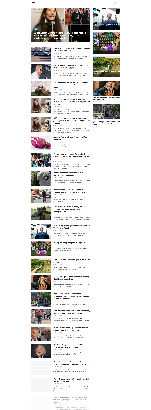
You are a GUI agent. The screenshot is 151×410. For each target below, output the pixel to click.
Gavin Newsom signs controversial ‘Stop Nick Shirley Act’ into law (71, 380)
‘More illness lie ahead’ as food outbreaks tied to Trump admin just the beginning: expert (71, 363)
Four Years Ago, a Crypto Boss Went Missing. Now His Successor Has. (71, 277)
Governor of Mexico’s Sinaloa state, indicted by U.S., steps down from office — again (71, 311)
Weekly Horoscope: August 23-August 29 (69, 242)
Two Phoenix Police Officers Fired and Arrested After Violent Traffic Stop (71, 49)
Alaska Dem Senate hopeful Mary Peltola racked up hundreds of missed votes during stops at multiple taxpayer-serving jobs (60, 35)
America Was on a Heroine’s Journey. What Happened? (70, 138)
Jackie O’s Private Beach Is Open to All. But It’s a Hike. (71, 260)
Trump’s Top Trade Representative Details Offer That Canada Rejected (71, 226)
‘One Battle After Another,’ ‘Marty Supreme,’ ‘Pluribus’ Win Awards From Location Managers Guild (70, 209)
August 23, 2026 (38, 41)
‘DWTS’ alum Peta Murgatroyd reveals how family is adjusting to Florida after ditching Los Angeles (71, 398)
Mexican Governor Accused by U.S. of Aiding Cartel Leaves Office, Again (70, 66)
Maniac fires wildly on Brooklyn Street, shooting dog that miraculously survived (69, 190)
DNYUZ (34, 2)
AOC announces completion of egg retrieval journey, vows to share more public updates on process (71, 101)
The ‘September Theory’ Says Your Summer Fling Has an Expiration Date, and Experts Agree (70, 84)
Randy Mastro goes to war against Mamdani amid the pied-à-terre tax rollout (70, 345)
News (36, 29)
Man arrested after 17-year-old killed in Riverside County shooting (68, 173)
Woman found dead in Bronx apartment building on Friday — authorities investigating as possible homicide (71, 296)
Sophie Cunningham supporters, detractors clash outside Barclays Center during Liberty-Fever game (71, 156)
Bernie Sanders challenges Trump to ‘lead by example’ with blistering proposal (70, 328)
